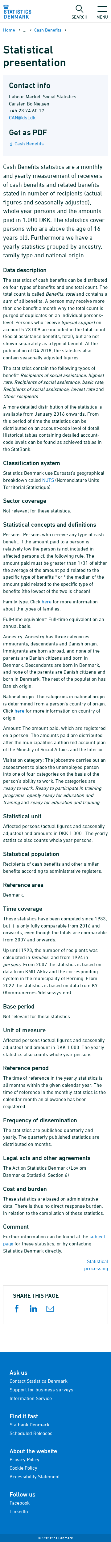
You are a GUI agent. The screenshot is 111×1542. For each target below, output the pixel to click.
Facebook (20, 1503)
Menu (102, 16)
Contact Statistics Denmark (39, 1381)
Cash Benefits (47, 29)
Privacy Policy (24, 1459)
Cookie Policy (23, 1468)
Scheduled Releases (31, 1433)
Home (9, 29)
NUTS (48, 480)
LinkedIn (19, 1511)
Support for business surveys (41, 1389)
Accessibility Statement (35, 1476)
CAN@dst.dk (22, 117)
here (46, 601)
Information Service (31, 1398)
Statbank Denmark (29, 1424)
